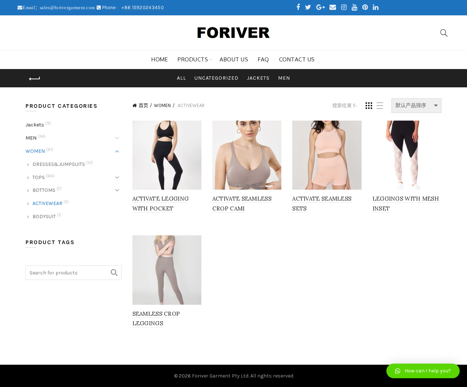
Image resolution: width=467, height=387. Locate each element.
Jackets (258, 78)
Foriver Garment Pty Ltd (220, 376)
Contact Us (297, 59)
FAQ (263, 59)
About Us (234, 59)
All (181, 78)
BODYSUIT (44, 216)
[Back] (35, 79)
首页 (143, 105)
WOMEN (162, 105)
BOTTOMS (43, 190)
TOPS (38, 177)
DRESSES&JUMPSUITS (58, 164)
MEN (284, 78)
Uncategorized (216, 78)
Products (193, 59)
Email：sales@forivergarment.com (59, 7)
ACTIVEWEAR (47, 203)
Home (159, 59)
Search (114, 272)
